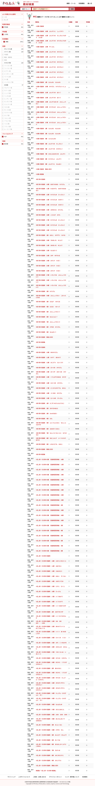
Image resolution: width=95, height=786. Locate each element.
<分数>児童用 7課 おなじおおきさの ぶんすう (50, 154)
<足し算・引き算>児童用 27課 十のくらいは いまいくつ (51, 653)
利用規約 (82, 3)
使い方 (90, 3)
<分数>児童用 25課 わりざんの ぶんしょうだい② (51, 113)
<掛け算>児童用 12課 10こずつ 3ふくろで (49, 362)
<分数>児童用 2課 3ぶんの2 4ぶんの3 (48, 128)
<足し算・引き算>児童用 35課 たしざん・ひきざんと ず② (51, 699)
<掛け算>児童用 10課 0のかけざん (47, 352)
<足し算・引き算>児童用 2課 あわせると (48, 668)
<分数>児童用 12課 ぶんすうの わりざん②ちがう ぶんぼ (51, 41)
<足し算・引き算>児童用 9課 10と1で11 (48, 760)
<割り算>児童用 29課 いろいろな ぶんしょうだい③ (51, 286)
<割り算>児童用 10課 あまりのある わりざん (50, 184)
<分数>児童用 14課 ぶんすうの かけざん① (49, 52)
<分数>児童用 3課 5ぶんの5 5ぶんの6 (48, 133)
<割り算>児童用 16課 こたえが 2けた (48, 215)
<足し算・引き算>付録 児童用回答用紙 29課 (49, 500)
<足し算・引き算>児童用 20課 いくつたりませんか (51, 617)
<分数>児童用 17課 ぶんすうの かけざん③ (49, 67)
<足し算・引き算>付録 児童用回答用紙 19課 (49, 475)
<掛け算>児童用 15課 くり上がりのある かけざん (51, 378)
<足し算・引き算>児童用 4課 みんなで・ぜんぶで (51, 735)
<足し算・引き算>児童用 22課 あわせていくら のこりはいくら (51, 627)
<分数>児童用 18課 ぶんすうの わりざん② (49, 72)
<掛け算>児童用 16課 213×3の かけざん (49, 383)
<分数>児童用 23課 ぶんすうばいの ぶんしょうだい (51, 103)
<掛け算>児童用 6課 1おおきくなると (48, 429)
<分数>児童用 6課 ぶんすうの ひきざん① (49, 149)
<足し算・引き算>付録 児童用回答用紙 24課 (49, 490)
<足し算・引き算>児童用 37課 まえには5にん (50, 709)
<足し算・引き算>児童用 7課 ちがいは (48, 750)
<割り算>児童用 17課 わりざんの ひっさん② (50, 220)
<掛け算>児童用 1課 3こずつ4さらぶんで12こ (50, 403)
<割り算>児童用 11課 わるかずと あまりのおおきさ (51, 189)
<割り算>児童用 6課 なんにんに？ (47, 317)
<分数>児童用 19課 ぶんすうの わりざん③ (49, 77)
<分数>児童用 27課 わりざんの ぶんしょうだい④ (51, 123)
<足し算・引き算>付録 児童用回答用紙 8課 (49, 551)
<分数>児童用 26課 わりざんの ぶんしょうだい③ (51, 118)
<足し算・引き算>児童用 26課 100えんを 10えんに (51, 648)
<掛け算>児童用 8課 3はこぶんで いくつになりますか (51, 439)
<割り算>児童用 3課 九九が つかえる (48, 301)
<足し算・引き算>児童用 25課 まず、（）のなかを (51, 643)
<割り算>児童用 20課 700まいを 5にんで (49, 240)
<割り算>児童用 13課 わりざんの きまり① (49, 200)
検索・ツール (71, 3)
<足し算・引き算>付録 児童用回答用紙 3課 (49, 525)
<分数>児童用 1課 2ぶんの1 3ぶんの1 (48, 82)
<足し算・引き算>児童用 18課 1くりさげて (49, 601)
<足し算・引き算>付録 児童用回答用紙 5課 (49, 535)
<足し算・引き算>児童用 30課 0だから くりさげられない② (51, 673)
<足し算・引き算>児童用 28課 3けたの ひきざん (51, 658)
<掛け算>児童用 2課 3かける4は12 (47, 408)
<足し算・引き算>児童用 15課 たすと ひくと (50, 586)
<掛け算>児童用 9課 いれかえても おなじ (49, 444)
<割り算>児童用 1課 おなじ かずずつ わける (50, 235)
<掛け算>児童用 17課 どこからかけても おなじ (51, 388)
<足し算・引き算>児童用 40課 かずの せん (49, 730)
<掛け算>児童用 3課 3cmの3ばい (46, 413)
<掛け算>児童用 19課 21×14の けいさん (49, 398)
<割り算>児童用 (40, 179)
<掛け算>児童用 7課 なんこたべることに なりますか (51, 434)
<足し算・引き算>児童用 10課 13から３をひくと (51, 561)
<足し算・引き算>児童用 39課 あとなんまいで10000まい (50, 720)
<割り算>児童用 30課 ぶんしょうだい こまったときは (51, 296)
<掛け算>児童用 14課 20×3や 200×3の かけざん (51, 373)
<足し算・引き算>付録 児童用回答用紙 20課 (49, 480)
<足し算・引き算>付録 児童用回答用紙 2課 (49, 505)
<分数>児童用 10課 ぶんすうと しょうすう (49, 31)
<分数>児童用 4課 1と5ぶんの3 (46, 139)
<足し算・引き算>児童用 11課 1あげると (49, 566)
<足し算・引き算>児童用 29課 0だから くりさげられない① (51, 663)
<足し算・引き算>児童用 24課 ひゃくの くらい (51, 637)
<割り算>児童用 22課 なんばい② (46, 250)
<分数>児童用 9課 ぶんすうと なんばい (48, 164)
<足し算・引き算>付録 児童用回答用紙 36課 (49, 515)
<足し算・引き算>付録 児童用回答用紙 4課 (49, 530)
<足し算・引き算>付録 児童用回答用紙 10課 (49, 459)
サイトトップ (11, 777)
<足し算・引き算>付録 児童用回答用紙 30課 (49, 510)
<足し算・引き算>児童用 (43, 556)
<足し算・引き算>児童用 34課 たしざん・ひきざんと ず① (51, 694)
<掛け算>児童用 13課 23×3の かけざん (49, 367)
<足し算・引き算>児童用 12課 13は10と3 (49, 571)
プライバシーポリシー (55, 777)
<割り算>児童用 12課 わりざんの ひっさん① (50, 195)
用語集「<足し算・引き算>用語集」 (46, 771)
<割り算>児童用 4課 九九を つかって (48, 307)
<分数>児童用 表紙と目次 (44, 169)
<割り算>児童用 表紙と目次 (44, 337)
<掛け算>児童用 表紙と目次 (44, 449)
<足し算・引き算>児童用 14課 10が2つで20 (49, 581)
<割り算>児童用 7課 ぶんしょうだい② (48, 322)
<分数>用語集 (40, 174)
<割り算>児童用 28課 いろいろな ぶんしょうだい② (51, 281)
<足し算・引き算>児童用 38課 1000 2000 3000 (51, 714)
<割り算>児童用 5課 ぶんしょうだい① (48, 312)
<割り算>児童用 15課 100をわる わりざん (49, 210)
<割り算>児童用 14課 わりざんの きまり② (49, 205)
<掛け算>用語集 (40, 454)
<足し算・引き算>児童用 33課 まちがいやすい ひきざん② (51, 689)
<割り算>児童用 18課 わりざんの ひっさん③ (50, 225)
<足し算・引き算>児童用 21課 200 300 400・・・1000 (49, 622)
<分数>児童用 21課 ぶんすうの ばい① (48, 92)
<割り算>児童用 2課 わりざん (45, 291)
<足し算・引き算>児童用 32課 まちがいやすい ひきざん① (51, 684)
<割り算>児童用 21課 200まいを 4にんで (49, 245)
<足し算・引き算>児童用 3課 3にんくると (49, 725)
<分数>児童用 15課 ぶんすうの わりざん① (49, 57)
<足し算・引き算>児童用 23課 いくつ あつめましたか (51, 632)
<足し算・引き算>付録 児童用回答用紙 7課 (49, 546)
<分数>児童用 (40, 26)
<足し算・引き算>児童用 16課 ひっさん (48, 591)
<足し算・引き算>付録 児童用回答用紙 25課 (49, 495)
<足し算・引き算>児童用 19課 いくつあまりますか (51, 607)
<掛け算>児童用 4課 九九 (44, 418)
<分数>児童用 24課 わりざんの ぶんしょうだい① (51, 108)
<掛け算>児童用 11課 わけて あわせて (48, 357)
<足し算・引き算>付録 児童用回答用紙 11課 (49, 464)
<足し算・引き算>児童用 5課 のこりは (48, 740)
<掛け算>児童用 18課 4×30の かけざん (49, 393)
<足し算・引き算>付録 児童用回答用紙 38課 (49, 520)
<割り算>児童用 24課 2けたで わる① (48, 261)
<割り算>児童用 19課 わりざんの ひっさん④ (50, 230)
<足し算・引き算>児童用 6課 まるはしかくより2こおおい (51, 745)
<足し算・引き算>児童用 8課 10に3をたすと (50, 755)
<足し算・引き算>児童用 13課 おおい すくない (51, 576)
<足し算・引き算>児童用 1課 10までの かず (49, 612)
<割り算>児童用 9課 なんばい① (46, 332)
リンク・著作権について (72, 777)
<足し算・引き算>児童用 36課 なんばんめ (49, 704)
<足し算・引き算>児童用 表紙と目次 (47, 765)
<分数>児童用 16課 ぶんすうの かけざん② (49, 62)
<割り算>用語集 (40, 342)
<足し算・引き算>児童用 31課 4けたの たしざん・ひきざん (50, 678)
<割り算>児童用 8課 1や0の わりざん (48, 327)
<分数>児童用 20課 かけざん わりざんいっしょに (51, 87)
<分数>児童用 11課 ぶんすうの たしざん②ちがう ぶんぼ (51, 36)
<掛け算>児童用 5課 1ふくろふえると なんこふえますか (51, 424)
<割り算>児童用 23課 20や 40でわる (48, 255)
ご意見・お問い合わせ (39, 777)
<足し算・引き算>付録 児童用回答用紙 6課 (49, 541)
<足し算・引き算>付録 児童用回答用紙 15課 (49, 469)
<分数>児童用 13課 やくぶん (45, 47)
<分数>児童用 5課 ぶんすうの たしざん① (49, 144)
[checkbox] (2, 17)
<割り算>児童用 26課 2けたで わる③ (48, 271)
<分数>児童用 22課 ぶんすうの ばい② (48, 97)
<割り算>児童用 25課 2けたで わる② (48, 266)
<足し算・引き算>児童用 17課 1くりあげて (49, 596)
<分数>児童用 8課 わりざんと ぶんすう (48, 159)
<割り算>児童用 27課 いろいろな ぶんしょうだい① (51, 276)
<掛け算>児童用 (40, 347)
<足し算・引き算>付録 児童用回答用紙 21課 (49, 485)
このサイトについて (24, 777)
